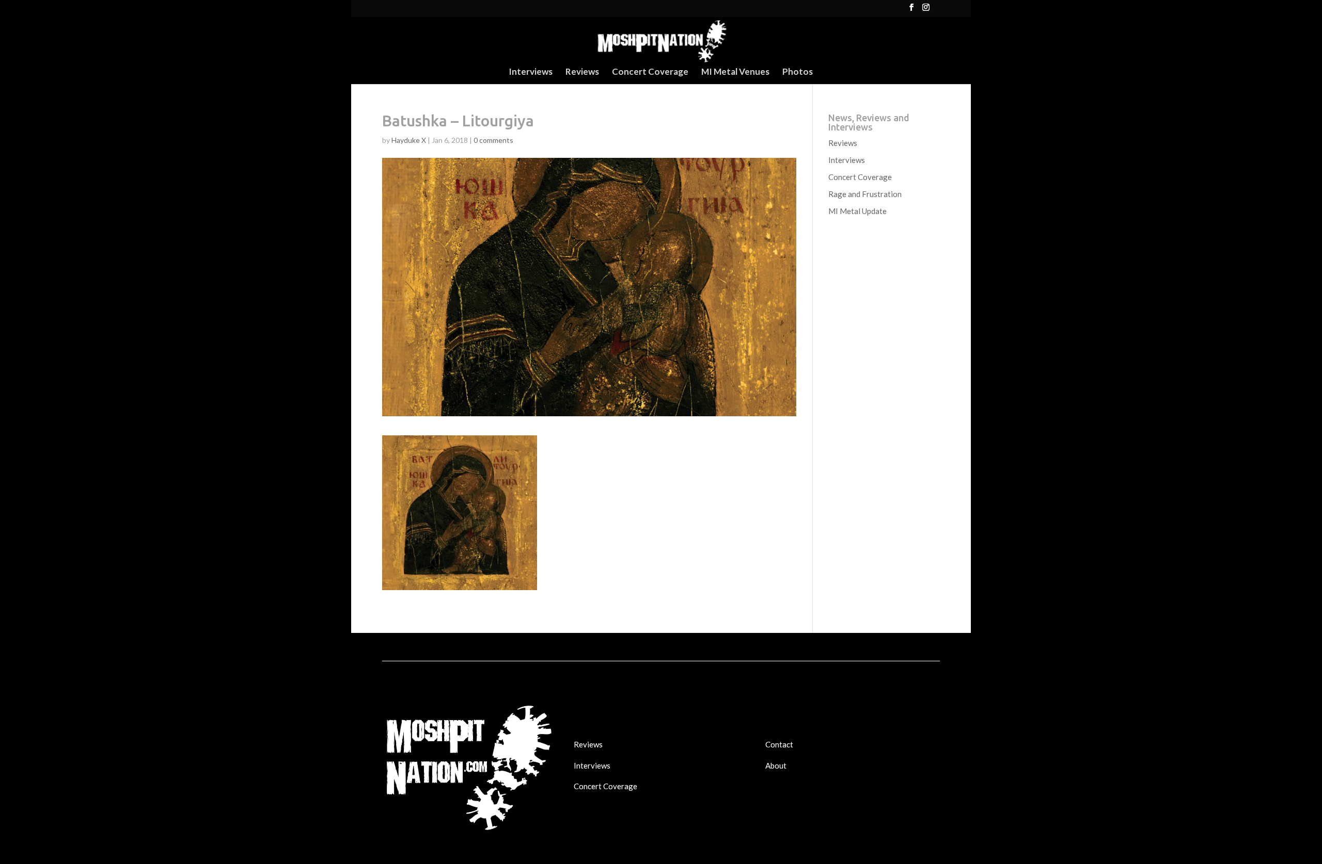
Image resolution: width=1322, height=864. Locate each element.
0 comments (493, 140)
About (775, 765)
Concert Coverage (650, 72)
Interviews (531, 72)
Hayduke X (408, 140)
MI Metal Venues (735, 72)
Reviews (582, 72)
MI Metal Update (857, 211)
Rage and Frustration (865, 194)
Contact (779, 744)
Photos (797, 72)
